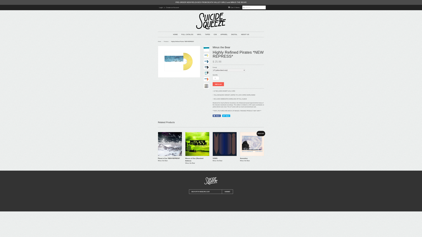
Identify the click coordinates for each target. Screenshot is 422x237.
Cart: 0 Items (235, 7)
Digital (234, 34)
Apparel (224, 34)
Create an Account (172, 7)
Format (215, 67)
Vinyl (199, 34)
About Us (245, 34)
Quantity (215, 75)
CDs (215, 34)
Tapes (207, 34)
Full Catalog (187, 34)
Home (175, 34)
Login (161, 7)
